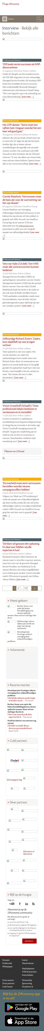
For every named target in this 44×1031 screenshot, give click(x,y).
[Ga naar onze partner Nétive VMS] (15, 853)
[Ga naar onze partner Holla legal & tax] (29, 842)
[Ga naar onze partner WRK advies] (29, 883)
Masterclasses (28, 963)
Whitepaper (7, 966)
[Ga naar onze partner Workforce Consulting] (29, 822)
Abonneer (29, 941)
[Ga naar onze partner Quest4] (15, 822)
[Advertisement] (22, 666)
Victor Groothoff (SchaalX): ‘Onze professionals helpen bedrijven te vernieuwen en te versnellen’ (20, 409)
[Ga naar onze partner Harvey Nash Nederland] (15, 791)
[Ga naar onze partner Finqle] (15, 750)
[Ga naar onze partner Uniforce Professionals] (29, 873)
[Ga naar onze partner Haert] (15, 842)
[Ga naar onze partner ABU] (29, 863)
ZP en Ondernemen (11, 120)
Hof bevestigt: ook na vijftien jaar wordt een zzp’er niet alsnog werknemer (25, 625)
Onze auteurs (8, 980)
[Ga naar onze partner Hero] (29, 791)
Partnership (27, 980)
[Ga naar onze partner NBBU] (15, 863)
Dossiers (6, 960)
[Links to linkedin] (26, 904)
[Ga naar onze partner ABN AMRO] (29, 832)
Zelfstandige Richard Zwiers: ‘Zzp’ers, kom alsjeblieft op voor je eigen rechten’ (21, 342)
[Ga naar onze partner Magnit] (15, 771)
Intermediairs (27, 975)
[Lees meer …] (28, 96)
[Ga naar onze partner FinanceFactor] (29, 750)
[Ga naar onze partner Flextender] (29, 760)
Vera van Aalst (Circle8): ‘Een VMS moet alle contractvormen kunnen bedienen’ (21, 267)
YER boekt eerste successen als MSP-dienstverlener (22, 66)
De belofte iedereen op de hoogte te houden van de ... (22, 699)
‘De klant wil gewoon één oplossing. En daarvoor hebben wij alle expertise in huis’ (21, 547)
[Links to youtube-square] (11, 904)
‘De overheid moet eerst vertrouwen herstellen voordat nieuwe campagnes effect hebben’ (22, 486)
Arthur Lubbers (29, 70)
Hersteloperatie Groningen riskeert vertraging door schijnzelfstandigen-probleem (20, 637)
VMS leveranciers (29, 971)
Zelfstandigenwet (26, 225)
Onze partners (8, 983)
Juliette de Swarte (30, 134)
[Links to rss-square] (33, 904)
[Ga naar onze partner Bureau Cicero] (15, 873)
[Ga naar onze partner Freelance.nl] (29, 853)
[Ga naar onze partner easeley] (29, 812)
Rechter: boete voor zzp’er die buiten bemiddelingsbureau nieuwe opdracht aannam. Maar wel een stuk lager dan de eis (22, 612)
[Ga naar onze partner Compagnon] (15, 781)
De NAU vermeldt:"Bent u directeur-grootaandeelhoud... (21, 728)
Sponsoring (27, 983)
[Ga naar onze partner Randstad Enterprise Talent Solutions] (15, 812)
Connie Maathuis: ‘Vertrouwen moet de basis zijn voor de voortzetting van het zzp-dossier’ (22, 200)
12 (25, 588)
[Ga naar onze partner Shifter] (15, 832)
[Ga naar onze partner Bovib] (29, 771)
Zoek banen (7, 986)
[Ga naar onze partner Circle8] (15, 760)
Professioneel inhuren (12, 60)
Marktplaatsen (28, 968)
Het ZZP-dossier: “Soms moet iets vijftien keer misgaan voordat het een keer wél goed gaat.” (22, 128)
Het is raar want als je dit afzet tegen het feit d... (20, 715)
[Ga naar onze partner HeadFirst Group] (29, 781)
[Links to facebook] (20, 904)
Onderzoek (7, 963)
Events (25, 960)
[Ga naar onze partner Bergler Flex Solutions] (15, 883)
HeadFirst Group (30, 206)
